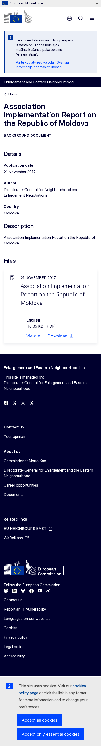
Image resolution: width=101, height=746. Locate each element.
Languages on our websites (27, 618)
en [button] (69, 18)
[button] (34, 336)
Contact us (13, 599)
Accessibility (14, 656)
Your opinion (14, 436)
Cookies (11, 628)
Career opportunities (21, 485)
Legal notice (14, 646)
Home (13, 94)
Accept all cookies (39, 720)
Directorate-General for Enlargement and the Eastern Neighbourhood (48, 473)
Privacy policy (16, 637)
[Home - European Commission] (18, 16)
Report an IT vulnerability (25, 609)
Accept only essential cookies (50, 734)
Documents (13, 494)
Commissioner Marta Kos (25, 460)
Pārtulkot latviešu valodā (35, 62)
